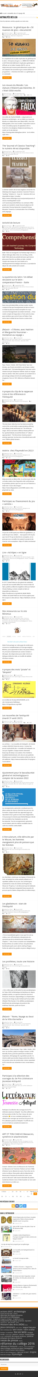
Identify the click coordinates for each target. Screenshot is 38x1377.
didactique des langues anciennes (11, 1315)
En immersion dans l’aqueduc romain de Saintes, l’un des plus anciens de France (24, 1278)
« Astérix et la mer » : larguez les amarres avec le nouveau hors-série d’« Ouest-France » (25, 1268)
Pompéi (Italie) (29, 1334)
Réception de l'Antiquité (21, 401)
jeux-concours (7, 1327)
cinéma (15, 1313)
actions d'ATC (6, 1311)
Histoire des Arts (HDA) (12, 1324)
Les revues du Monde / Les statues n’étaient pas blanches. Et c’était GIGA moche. (18, 88)
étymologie (17, 1354)
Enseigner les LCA (27, 1141)
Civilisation (17, 618)
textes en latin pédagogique (8, 1352)
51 (6, 1196)
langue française (29, 1327)
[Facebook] (17, 1206)
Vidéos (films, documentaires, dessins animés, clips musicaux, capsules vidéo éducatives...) (16, 341)
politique (21, 1334)
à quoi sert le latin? (23, 1352)
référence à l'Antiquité (8, 1346)
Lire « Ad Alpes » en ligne (14, 552)
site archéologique (29, 1346)
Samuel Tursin (8, 93)
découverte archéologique (10, 1317)
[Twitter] (21, 1206)
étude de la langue (5, 1354)
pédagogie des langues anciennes (11, 1338)
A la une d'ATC (8, 34)
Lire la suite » (7, 77)
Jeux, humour (18, 455)
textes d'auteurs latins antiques (14, 1350)
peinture (15, 1334)
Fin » (28, 1196)
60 (13, 1196)
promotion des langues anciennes (15, 1336)
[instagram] (24, 1206)
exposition (28, 1321)
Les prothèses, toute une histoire (18, 961)
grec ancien (11, 1322)
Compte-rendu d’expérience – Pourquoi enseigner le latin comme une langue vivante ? (24, 1237)
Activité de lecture (11, 223)
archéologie (20, 1311)
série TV (2, 1350)
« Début (3, 1191)
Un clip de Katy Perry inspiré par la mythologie (15, 1244)
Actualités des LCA (17, 34)
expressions (3, 1322)
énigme (33, 1352)
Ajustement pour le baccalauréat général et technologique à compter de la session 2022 (18, 775)
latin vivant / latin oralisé (24, 1330)
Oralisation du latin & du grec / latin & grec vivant (15, 619)
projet (2, 1336)
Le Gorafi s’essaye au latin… (21, 1258)
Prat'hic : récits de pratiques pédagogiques (16, 230)
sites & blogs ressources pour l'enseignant (16, 1348)
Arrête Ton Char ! (8, 33)
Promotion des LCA (7, 621)
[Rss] (13, 1206)
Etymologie (17, 676)
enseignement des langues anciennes (12, 1321)
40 (20, 1191)
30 (16, 1191)
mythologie (8, 1334)
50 (2, 1196)
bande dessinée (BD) (6, 1313)
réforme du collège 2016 (17, 1343)
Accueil (4, 13)
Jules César (19, 1327)
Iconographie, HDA (17, 95)
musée (2, 1334)
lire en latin (20, 1332)
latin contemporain (6, 1330)
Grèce (17, 1322)
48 (31, 1194)
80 (20, 1196)
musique (30, 1332)
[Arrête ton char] (19, 4)
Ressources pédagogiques (16, 456)
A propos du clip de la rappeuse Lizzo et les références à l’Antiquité (17, 394)
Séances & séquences (17, 35)
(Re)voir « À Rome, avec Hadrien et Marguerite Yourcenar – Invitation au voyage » (17, 332)
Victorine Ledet (8, 1140)
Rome (20, 1341)
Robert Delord (7, 1084)
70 (17, 1196)
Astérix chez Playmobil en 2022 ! (18, 450)
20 (12, 1191)
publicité (30, 1336)
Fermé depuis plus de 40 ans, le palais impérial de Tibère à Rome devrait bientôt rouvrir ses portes (24, 1219)
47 (27, 1191)
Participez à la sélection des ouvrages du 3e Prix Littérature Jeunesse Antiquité (17, 1078)
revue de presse (9, 1340)
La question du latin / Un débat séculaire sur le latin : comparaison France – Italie (17, 280)
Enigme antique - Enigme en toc (12, 1319)
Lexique (23, 676)
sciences (20, 1346)
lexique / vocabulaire (6, 1332)
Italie (26, 1325)
